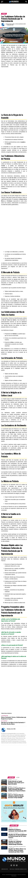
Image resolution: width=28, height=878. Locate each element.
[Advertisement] (14, 8)
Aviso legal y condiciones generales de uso (18, 869)
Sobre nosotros (4, 869)
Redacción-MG (10, 24)
